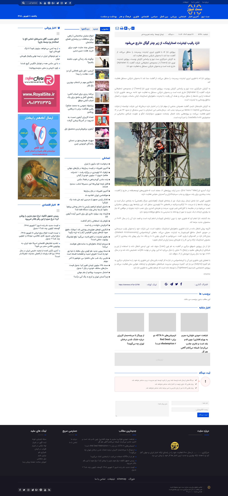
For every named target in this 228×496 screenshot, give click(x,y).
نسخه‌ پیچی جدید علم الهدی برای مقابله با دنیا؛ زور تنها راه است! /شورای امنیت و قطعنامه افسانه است (87, 253)
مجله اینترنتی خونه (39, 439)
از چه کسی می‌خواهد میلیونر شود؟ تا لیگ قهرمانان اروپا (42, 50)
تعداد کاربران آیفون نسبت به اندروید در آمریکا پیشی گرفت (80, 119)
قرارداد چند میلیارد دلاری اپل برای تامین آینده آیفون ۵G (87, 215)
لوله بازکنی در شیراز (39, 445)
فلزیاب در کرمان (40, 448)
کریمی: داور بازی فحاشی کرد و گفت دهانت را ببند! (80, 72)
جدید (95, 29)
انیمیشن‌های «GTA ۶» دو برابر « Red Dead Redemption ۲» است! (164, 339)
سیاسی (154, 16)
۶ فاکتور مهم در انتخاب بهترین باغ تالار (80, 84)
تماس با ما (195, 2)
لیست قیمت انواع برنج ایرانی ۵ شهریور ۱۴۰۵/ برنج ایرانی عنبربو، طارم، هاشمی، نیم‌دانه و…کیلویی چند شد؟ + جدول (39, 236)
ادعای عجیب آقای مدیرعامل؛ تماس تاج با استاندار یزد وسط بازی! (41, 40)
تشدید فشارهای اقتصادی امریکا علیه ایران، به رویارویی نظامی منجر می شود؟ (40, 245)
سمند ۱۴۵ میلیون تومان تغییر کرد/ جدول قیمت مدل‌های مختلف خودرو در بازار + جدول (88, 267)
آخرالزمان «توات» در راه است (96, 225)
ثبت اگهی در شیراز (39, 442)
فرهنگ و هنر (125, 16)
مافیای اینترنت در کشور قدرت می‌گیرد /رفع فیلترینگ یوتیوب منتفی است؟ (87, 238)
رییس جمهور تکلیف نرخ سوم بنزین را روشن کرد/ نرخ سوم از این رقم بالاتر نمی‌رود (39, 217)
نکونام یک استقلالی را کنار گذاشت (94, 221)
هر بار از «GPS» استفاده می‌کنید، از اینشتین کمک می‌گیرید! (112, 456)
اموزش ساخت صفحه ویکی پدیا (34, 461)
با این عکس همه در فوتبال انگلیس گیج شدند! (39, 63)
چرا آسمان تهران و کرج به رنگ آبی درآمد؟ (91, 276)
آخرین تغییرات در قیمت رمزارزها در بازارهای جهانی (87, 168)
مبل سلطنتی (41, 458)
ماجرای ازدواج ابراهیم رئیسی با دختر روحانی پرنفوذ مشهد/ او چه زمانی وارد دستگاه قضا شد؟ (87, 208)
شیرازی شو (42, 452)
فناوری (136, 16)
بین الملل (164, 16)
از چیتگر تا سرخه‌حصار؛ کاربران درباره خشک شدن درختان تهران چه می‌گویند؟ (130, 339)
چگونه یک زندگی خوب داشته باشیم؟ (80, 60)
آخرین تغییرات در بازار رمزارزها (96, 191)
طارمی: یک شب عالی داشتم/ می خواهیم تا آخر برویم (88, 260)
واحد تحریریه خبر (147, 34)
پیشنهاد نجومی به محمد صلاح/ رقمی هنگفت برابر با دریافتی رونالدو (80, 109)
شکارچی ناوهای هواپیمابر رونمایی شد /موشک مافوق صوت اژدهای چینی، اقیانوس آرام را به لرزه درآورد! (86, 231)
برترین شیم (42, 455)
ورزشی (173, 16)
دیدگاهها (85, 29)
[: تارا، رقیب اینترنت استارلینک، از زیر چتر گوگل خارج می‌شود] (117, 28)
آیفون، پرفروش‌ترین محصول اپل (79, 129)
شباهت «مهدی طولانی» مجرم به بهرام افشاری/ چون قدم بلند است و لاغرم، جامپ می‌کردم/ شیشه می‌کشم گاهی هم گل (194, 344)
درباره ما (205, 2)
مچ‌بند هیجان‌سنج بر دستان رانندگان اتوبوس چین (81, 142)
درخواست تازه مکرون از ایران (96, 164)
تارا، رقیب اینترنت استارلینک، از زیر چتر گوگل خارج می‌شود (162, 43)
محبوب (105, 29)
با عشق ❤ (189, 492)
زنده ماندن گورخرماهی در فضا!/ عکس (92, 179)
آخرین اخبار (193, 16)
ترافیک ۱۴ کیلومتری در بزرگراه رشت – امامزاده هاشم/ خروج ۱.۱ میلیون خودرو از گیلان (89, 174)
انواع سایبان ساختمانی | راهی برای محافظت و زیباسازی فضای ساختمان (80, 39)
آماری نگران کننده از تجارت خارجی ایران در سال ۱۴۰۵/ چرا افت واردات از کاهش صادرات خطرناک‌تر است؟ (40, 253)
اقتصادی (145, 16)
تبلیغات (185, 2)
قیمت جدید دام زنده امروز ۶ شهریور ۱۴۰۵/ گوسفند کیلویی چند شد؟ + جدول (42, 227)
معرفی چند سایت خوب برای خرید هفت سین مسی (81, 49)
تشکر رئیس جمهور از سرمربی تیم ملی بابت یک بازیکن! (88, 201)
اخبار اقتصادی (49, 205)
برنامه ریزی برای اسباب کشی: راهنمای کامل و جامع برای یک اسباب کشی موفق (80, 97)
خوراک (131, 479)
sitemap (121, 479)
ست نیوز (205, 16)
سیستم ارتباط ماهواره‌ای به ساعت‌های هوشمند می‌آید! (89, 245)
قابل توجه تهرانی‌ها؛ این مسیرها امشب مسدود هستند (89, 185)
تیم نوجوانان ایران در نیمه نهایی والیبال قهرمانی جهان (40, 58)
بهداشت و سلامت (109, 16)
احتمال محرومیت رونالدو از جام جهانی (92, 272)
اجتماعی (182, 16)
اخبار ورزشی (51, 28)
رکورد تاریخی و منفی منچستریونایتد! (44, 68)
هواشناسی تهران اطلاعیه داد (96, 195)
